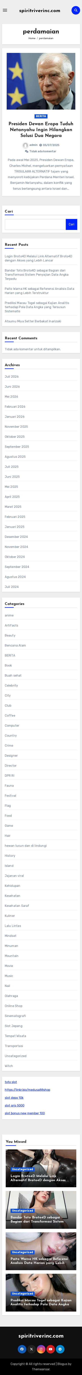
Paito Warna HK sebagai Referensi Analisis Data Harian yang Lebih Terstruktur (39, 1263)
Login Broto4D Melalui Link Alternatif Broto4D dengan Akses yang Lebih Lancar (38, 1180)
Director (11, 765)
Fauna (9, 785)
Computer (12, 725)
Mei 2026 (11, 396)
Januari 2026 (15, 416)
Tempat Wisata (15, 1036)
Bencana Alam (15, 645)
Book (8, 665)
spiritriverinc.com (39, 10)
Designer (11, 755)
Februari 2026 (15, 406)
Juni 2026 (12, 386)
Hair (8, 836)
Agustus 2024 (15, 577)
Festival (10, 795)
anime (9, 615)
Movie (9, 966)
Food (8, 815)
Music (9, 976)
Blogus (62, 1364)
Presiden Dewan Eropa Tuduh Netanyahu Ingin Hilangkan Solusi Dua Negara (41, 130)
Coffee (10, 715)
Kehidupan (12, 886)
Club (8, 705)
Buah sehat (13, 675)
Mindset (10, 936)
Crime (9, 745)
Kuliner (10, 916)
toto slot (11, 1082)
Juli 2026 (12, 376)
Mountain (12, 956)
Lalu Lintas (13, 926)
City (8, 695)
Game (9, 825)
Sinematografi (15, 1016)
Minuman (11, 946)
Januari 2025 (14, 527)
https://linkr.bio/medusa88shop (27, 1090)
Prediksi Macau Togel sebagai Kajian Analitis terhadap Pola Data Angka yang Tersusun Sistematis (37, 307)
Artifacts (11, 625)
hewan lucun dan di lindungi (26, 846)
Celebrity (11, 685)
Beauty (10, 635)
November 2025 (16, 426)
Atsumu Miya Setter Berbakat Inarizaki (33, 321)
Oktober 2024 (15, 557)
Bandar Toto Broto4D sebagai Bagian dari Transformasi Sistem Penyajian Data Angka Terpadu (37, 275)
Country (11, 735)
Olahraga (11, 996)
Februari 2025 (15, 517)
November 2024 (16, 547)
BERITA (41, 116)
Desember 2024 (16, 537)
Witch (9, 1066)
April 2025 (12, 497)
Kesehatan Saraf (17, 906)
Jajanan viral (14, 876)
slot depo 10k (14, 1098)
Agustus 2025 (15, 457)
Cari (9, 211)
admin (33, 145)
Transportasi (14, 1046)
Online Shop (13, 1006)
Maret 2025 (13, 507)
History (10, 856)
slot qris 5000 (14, 1105)
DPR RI (9, 775)
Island (9, 866)
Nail (7, 986)
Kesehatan (12, 896)
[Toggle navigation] (5, 10)
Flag (8, 805)
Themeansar (41, 1369)
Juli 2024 (12, 587)
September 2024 (17, 567)
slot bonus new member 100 (25, 1113)
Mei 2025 (11, 487)
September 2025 (17, 447)
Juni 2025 (12, 477)
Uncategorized (16, 1056)
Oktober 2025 (15, 436)
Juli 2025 (12, 467)
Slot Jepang (14, 1026)
